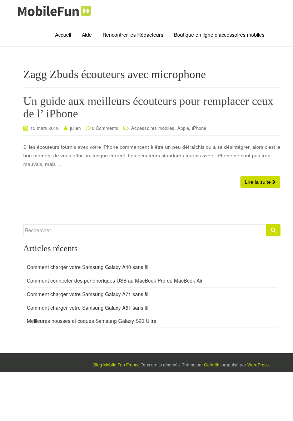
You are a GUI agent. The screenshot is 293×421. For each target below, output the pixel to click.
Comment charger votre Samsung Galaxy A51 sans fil (87, 307)
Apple (183, 128)
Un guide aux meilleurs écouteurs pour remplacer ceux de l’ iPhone (148, 107)
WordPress (258, 364)
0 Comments (105, 128)
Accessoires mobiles (152, 128)
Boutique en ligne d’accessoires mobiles (219, 34)
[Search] (273, 230)
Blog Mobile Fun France (116, 364)
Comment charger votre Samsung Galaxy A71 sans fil (87, 294)
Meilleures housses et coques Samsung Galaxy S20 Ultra (92, 320)
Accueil (63, 34)
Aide (87, 34)
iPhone (199, 128)
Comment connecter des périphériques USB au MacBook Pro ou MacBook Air (115, 280)
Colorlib (211, 364)
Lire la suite (258, 182)
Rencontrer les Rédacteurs (133, 34)
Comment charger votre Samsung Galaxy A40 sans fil (87, 266)
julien (75, 128)
